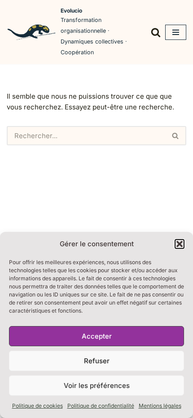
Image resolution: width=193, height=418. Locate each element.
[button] (179, 243)
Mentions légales (160, 405)
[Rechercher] (156, 32)
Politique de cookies (37, 405)
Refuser (97, 361)
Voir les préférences (97, 385)
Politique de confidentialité (100, 405)
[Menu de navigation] (175, 32)
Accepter (97, 336)
